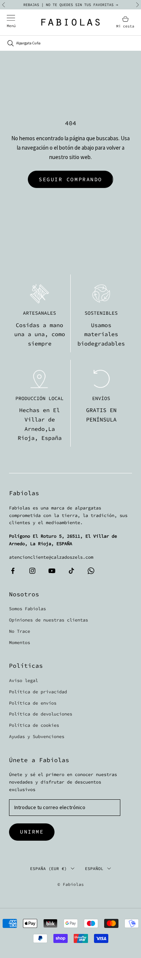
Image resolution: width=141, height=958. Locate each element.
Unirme (32, 831)
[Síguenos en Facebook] (13, 570)
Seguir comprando (70, 179)
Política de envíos (32, 703)
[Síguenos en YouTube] (52, 570)
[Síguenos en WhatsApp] (91, 570)
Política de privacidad (38, 691)
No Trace (19, 631)
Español (94, 868)
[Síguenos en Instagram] (32, 570)
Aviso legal (23, 680)
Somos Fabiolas (27, 608)
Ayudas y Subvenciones (36, 736)
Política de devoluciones (40, 714)
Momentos (19, 642)
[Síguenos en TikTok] (71, 570)
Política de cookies (34, 725)
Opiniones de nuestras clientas (48, 620)
